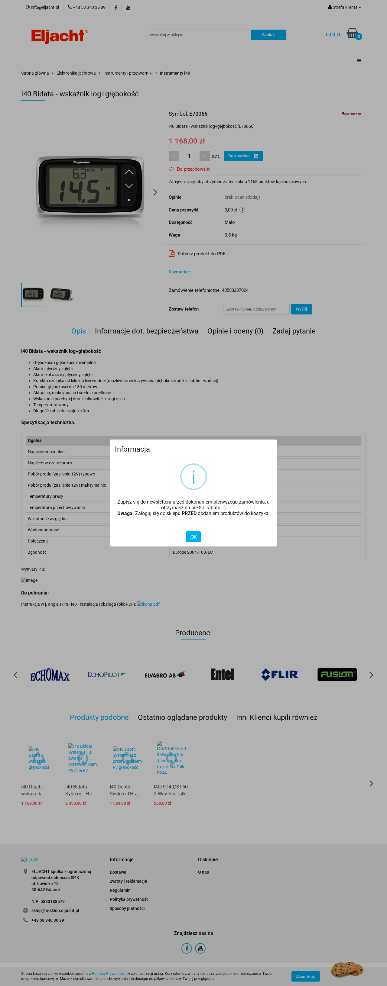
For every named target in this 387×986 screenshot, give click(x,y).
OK (193, 537)
